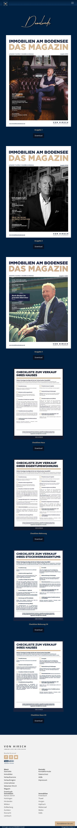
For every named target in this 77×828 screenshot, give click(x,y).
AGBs (40, 777)
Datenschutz (43, 774)
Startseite (7, 771)
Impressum (42, 780)
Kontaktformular (44, 771)
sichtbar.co (72, 827)
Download (38, 135)
